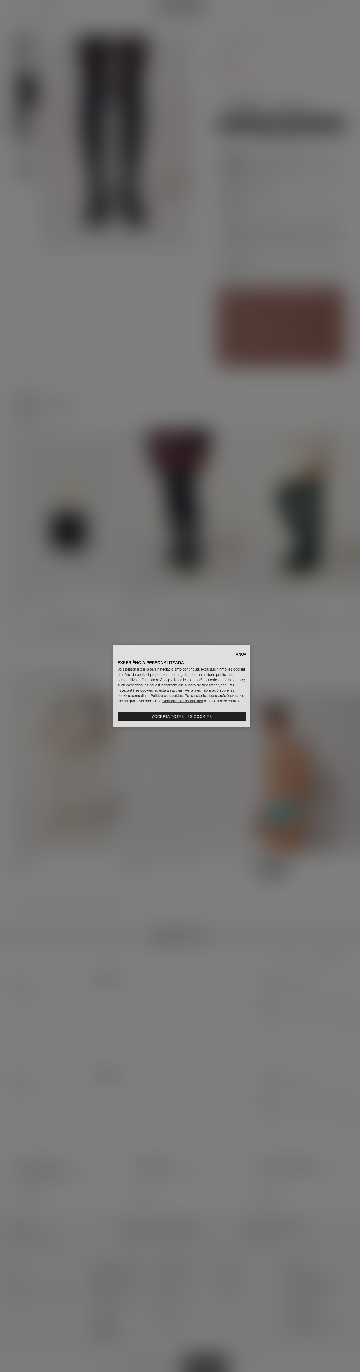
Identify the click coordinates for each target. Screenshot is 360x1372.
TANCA (240, 654)
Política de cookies (166, 695)
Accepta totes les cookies (182, 716)
